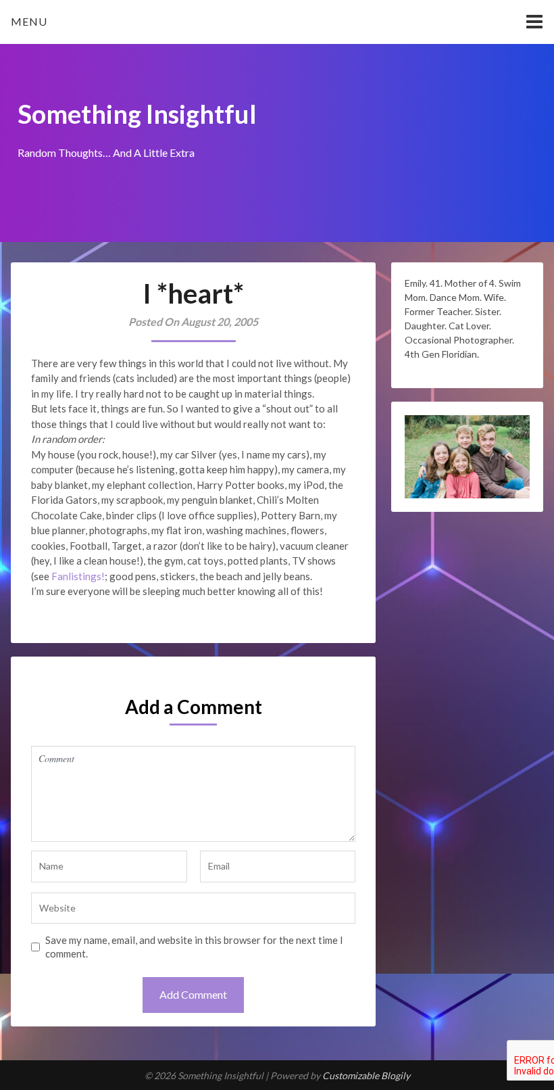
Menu (29, 21)
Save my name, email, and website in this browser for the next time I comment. (194, 946)
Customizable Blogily (366, 1075)
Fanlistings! (78, 576)
